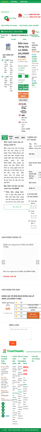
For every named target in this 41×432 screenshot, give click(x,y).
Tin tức (14, 11)
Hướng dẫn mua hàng (20, 368)
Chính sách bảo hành (14, 376)
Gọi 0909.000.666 (26, 89)
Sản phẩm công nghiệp (29, 25)
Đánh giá (17, 138)
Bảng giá (11, 137)
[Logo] (5, 12)
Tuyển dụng (23, 1)
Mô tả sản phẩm (4, 137)
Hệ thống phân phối (26, 11)
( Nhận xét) (8, 313)
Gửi (12, 343)
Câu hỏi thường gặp (20, 380)
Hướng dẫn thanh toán (20, 374)
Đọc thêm (16, 207)
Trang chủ (5, 1)
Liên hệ (37, 11)
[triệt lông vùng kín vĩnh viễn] (3, 406)
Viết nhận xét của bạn (33, 315)
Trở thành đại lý (6, 4)
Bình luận (23, 138)
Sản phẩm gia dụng (9, 25)
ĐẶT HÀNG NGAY (23, 97)
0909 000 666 (34, 14)
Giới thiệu (14, 1)
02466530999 (4, 395)
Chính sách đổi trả (14, 382)
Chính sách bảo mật (14, 388)
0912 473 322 (35, 17)
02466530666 (4, 392)
